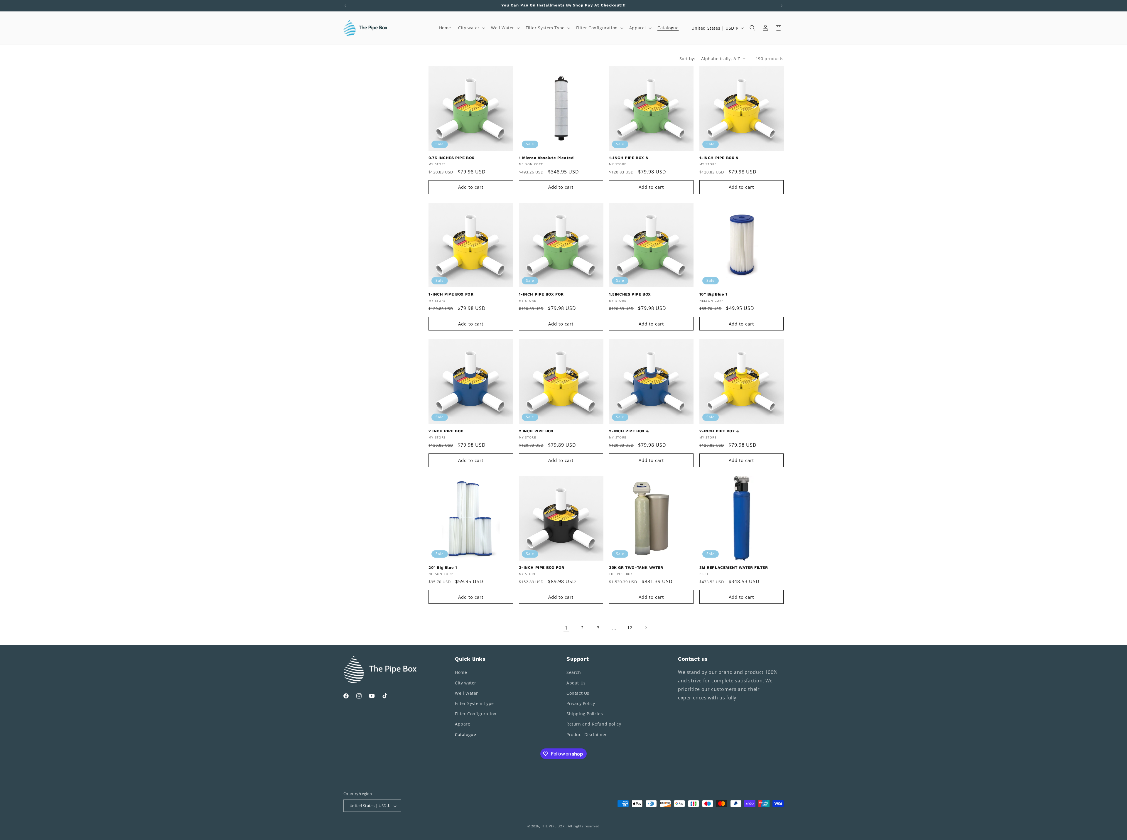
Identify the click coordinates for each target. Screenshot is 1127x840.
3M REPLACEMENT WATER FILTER (733, 567)
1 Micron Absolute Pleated (546, 158)
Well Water (466, 693)
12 (629, 627)
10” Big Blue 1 (713, 294)
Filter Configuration (476, 714)
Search (573, 672)
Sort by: (687, 58)
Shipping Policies (584, 714)
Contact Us (577, 693)
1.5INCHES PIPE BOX (630, 294)
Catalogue (465, 734)
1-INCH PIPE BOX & (628, 158)
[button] (471, 28)
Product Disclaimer (586, 734)
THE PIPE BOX (552, 826)
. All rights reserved (583, 826)
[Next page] (645, 627)
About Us (576, 683)
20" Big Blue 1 (442, 567)
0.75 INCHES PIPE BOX (451, 158)
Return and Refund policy (593, 724)
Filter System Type (474, 703)
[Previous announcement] (345, 5)
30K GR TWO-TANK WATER (636, 567)
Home (461, 672)
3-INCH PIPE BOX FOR (541, 567)
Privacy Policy (580, 703)
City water (465, 683)
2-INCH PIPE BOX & (629, 431)
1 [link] (566, 628)
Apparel (463, 724)
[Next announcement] (781, 5)
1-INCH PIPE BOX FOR (450, 294)
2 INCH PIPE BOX (445, 431)
